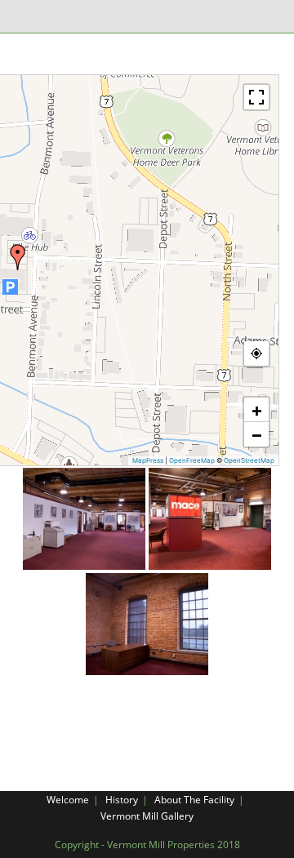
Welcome (68, 800)
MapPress (147, 460)
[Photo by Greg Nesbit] (84, 519)
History (121, 800)
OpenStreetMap (249, 460)
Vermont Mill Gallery (147, 816)
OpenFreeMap (192, 460)
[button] (18, 257)
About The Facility (194, 800)
